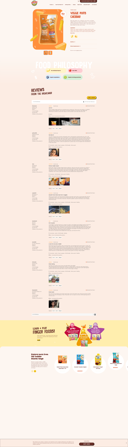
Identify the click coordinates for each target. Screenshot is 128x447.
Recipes (74, 4)
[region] (64, 443)
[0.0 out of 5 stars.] (62, 371)
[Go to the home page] (34, 3)
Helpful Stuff (79, 4)
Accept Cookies (84, 444)
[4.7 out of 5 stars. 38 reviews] (80, 371)
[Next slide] (35, 371)
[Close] (126, 443)
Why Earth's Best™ (87, 4)
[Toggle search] (78, 1)
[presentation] (54, 122)
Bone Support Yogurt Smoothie (98, 367)
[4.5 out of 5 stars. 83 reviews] (116, 367)
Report (60, 128)
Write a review (91, 98)
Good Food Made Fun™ (59, 4)
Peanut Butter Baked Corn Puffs (116, 364)
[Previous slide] (32, 371)
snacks (77, 50)
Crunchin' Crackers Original (80, 367)
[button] (91, 101)
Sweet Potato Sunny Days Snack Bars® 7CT (62, 367)
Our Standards (94, 4)
